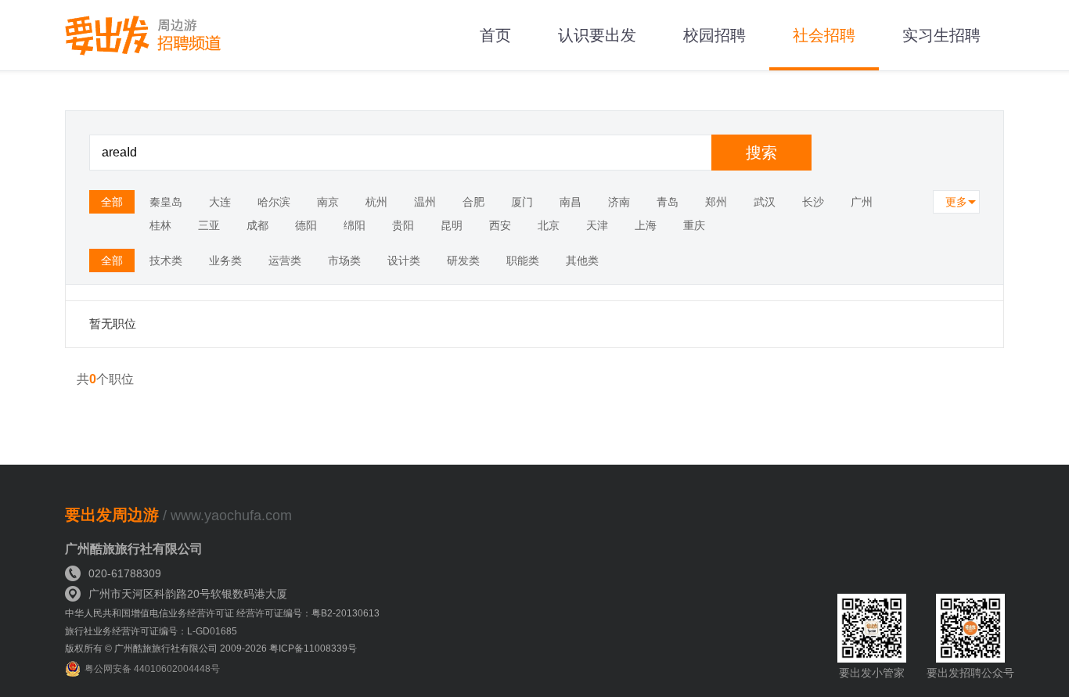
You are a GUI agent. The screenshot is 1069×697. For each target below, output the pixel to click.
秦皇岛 (165, 202)
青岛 (667, 202)
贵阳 (403, 225)
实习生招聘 (941, 35)
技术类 (165, 260)
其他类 (582, 260)
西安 (500, 225)
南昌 (570, 202)
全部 (112, 202)
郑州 (716, 202)
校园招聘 (714, 35)
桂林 (160, 225)
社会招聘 (824, 35)
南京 (328, 202)
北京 (549, 225)
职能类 (522, 260)
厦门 (522, 202)
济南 (619, 202)
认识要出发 (597, 35)
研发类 (463, 260)
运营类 (284, 260)
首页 (495, 35)
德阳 (306, 225)
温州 (425, 202)
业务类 (225, 260)
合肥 (473, 202)
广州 (862, 202)
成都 (257, 225)
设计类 (403, 260)
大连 (220, 202)
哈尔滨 (273, 202)
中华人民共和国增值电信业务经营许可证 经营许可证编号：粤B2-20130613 (222, 613)
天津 (597, 225)
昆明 (452, 225)
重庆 (694, 225)
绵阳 (354, 225)
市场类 (344, 260)
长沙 (813, 202)
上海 (646, 225)
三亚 (209, 225)
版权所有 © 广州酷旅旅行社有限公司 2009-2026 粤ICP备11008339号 (211, 648)
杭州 (376, 202)
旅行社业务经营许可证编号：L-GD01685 (151, 631)
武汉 (765, 202)
